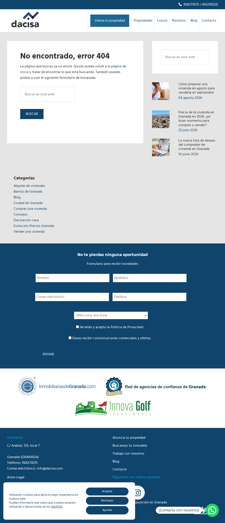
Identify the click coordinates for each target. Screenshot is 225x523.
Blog (17, 197)
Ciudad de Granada (28, 203)
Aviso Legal (15, 477)
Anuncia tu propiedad (128, 438)
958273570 (191, 4)
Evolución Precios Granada (34, 226)
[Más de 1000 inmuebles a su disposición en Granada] (25, 26)
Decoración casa (26, 220)
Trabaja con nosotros (128, 454)
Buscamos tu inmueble (129, 446)
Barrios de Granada (28, 192)
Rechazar (107, 500)
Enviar (48, 354)
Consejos (20, 214)
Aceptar (107, 491)
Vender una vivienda (29, 232)
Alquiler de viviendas (29, 186)
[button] (212, 510)
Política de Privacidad (127, 327)
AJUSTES (56, 507)
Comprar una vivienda (30, 209)
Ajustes (107, 510)
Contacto (119, 469)
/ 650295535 (208, 4)
